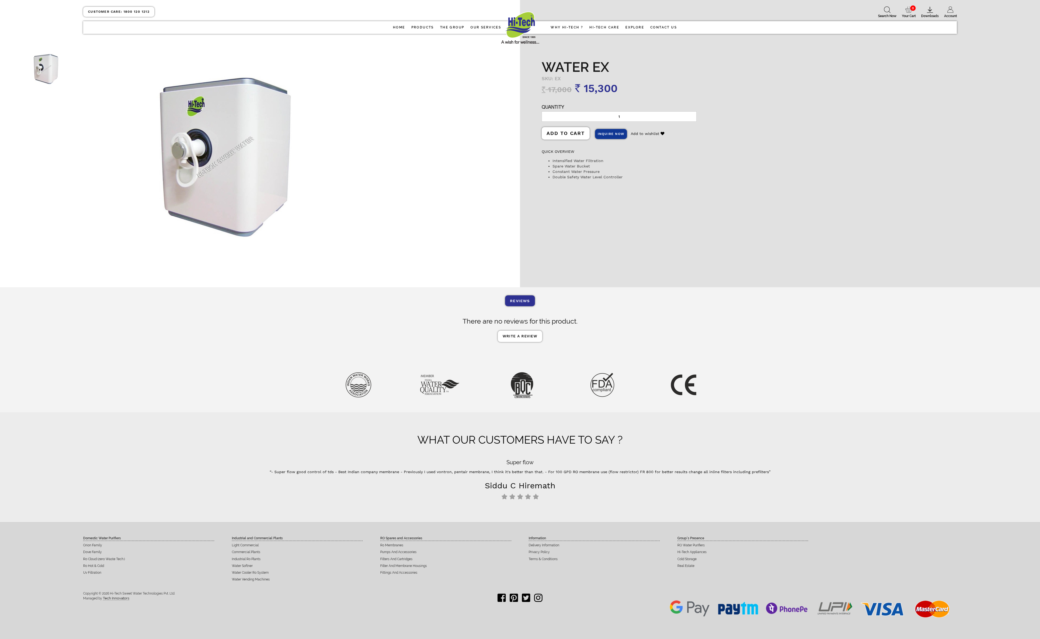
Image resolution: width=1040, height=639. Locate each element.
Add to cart (566, 133)
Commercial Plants (246, 552)
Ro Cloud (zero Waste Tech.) (104, 559)
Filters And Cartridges (396, 559)
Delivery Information (544, 545)
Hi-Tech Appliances (692, 552)
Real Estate (685, 566)
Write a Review (520, 336)
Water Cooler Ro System (250, 573)
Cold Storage (687, 559)
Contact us (663, 27)
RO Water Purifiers (691, 545)
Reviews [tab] (520, 301)
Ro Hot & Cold (93, 566)
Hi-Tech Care (604, 27)
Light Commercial (245, 545)
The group (452, 27)
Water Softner (242, 566)
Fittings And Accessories (398, 573)
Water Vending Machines (251, 579)
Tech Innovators (116, 598)
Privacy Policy (539, 552)
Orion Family (92, 545)
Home (399, 27)
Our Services (485, 27)
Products (422, 27)
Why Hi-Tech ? (567, 27)
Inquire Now (611, 134)
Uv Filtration (92, 573)
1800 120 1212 (119, 12)
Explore (634, 27)
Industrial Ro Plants (246, 559)
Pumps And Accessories (398, 552)
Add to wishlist (646, 133)
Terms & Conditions (543, 559)
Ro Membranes (391, 545)
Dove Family (92, 552)
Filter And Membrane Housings (403, 566)
